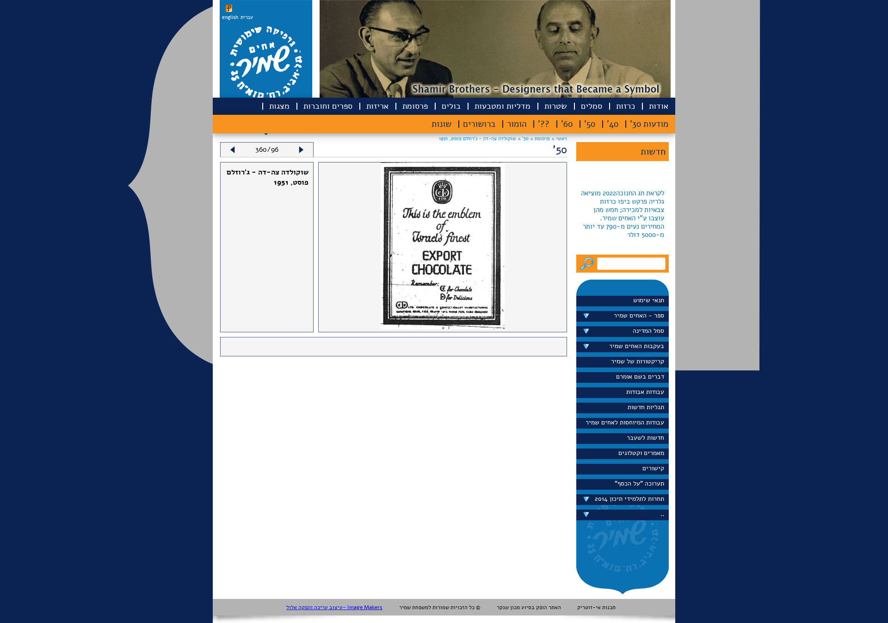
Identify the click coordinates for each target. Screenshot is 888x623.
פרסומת (415, 106)
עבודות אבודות (645, 391)
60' (567, 124)
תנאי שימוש (648, 300)
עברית (246, 17)
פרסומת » (539, 138)
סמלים (591, 106)
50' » (522, 138)
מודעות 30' (649, 124)
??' (543, 124)
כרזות (625, 106)
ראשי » (559, 138)
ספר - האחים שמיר (639, 315)
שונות (441, 124)
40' (612, 124)
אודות (658, 106)
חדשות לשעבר (645, 437)
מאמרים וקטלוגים (641, 453)
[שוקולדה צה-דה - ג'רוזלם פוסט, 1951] (443, 327)
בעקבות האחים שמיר (636, 346)
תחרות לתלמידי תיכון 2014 (629, 498)
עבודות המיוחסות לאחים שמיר (625, 422)
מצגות (279, 106)
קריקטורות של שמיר (637, 361)
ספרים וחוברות (327, 106)
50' (589, 124)
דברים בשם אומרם (640, 376)
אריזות (377, 106)
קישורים (653, 468)
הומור (516, 124)
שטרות (555, 106)
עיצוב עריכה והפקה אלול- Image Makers (334, 607)
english (230, 17)
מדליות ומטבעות (502, 106)
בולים (451, 106)
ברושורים (479, 124)
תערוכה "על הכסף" (639, 483)
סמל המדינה (648, 330)
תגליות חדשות (646, 407)
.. (662, 514)
